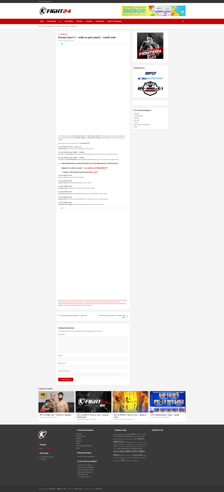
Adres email (62, 363)
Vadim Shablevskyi (76, 305)
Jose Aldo (128, 446)
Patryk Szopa (81, 303)
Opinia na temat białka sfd (85, 467)
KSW (140, 448)
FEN (135, 439)
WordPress (99, 489)
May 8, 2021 (93, 172)
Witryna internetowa (64, 371)
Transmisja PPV (85, 143)
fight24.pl (118, 441)
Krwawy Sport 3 (70, 302)
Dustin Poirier (121, 439)
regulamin (43, 459)
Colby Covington (143, 434)
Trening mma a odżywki (85, 465)
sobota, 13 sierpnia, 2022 (121, 419)
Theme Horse (78, 489)
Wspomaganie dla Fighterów (142, 124)
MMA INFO (132, 451)
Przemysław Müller (121, 303)
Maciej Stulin (107, 302)
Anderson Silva (126, 434)
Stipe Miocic (129, 457)
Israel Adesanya (121, 444)
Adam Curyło (65, 300)
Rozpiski (79, 21)
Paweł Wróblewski (110, 303)
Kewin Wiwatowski (104, 300)
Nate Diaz (128, 455)
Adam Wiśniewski (74, 300)
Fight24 (90, 300)
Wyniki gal (64, 34)
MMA (41, 21)
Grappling (136, 118)
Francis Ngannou (139, 442)
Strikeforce (135, 457)
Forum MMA (100, 21)
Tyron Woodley (116, 460)
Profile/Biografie (138, 116)
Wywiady (89, 21)
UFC (123, 460)
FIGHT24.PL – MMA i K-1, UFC (57, 489)
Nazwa (60, 355)
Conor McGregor (118, 436)
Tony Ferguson (142, 457)
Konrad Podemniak (121, 300)
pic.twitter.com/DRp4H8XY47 (96, 168)
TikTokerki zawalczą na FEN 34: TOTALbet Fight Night (111, 316)
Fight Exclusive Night (129, 442)
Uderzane (136, 120)
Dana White (128, 436)
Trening (136, 122)
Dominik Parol (83, 300)
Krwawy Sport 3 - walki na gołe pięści (86, 302)
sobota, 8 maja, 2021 (64, 40)
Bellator (133, 434)
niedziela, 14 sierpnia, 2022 (84, 419)
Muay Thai (122, 455)
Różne (135, 127)
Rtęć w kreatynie (83, 470)
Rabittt (95, 419)
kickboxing (113, 300)
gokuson (54, 417)
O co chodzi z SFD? (83, 477)
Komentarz (62, 334)
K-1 (60, 21)
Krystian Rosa (100, 302)
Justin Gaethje (135, 446)
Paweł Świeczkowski (99, 303)
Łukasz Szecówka (87, 305)
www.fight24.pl (134, 460)
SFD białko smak (83, 474)
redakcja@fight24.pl (48, 448)
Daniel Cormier (136, 436)
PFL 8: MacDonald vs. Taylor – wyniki (165, 415)
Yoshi (72, 40)
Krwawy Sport (62, 302)
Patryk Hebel (73, 303)
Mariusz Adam (116, 302)
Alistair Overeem (117, 434)
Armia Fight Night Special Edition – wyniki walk (73, 315)
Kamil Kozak (95, 300)
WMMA (128, 460)
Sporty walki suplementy (85, 472)
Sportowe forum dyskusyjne (86, 456)
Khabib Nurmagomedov (124, 448)
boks (138, 434)
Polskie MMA (51, 21)
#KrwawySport (112, 163)
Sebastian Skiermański (64, 305)
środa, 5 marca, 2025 (45, 417)
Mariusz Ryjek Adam (64, 303)
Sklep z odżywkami (114, 21)
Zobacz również (46, 389)
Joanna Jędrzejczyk (139, 444)
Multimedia (69, 21)
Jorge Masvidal (121, 446)
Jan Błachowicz (130, 444)
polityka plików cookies (47, 457)
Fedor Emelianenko (129, 439)
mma (116, 451)
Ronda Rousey (121, 457)
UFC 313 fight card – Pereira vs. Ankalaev (55, 415)
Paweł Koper (89, 303)
